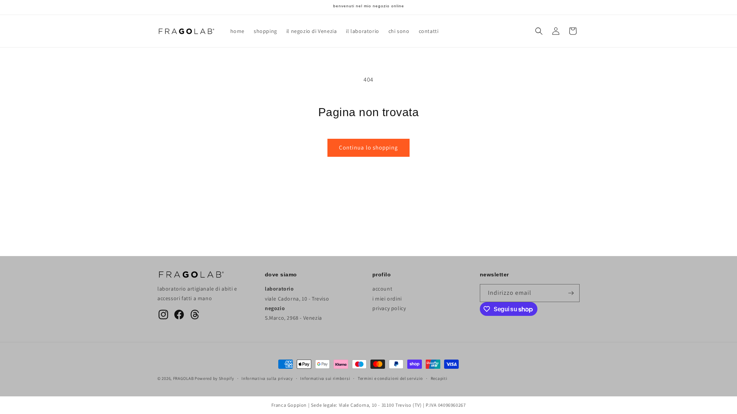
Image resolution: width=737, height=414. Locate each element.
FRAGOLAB (183, 378)
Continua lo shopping (368, 147)
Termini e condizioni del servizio (390, 378)
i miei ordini (387, 298)
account (382, 288)
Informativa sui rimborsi (325, 378)
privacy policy (389, 308)
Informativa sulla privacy (267, 378)
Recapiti (439, 378)
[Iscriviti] (570, 293)
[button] (538, 31)
